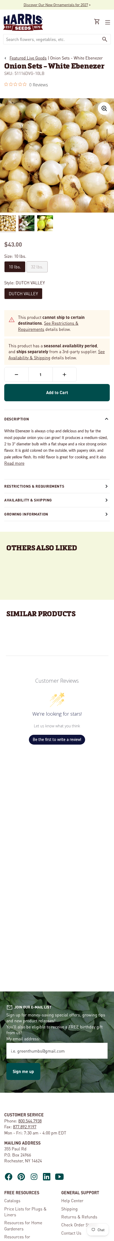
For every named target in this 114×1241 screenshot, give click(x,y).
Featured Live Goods (28, 58)
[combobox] (51, 39)
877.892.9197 (24, 1126)
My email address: (23, 1038)
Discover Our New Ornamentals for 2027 (56, 4)
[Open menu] (107, 22)
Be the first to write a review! (57, 739)
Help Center (72, 1200)
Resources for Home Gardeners (23, 1225)
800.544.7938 (30, 1121)
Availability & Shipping (28, 499)
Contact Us (71, 1233)
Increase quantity (64, 374)
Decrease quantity (16, 374)
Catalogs (12, 1200)
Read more (14, 463)
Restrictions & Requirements (34, 486)
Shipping (69, 1209)
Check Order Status (79, 1224)
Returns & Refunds (79, 1216)
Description (16, 418)
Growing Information (26, 514)
